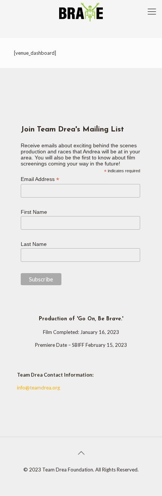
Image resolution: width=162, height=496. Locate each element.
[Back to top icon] (81, 452)
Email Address (40, 179)
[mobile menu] (151, 11)
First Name (34, 212)
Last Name (34, 244)
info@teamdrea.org (38, 388)
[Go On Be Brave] (81, 11)
